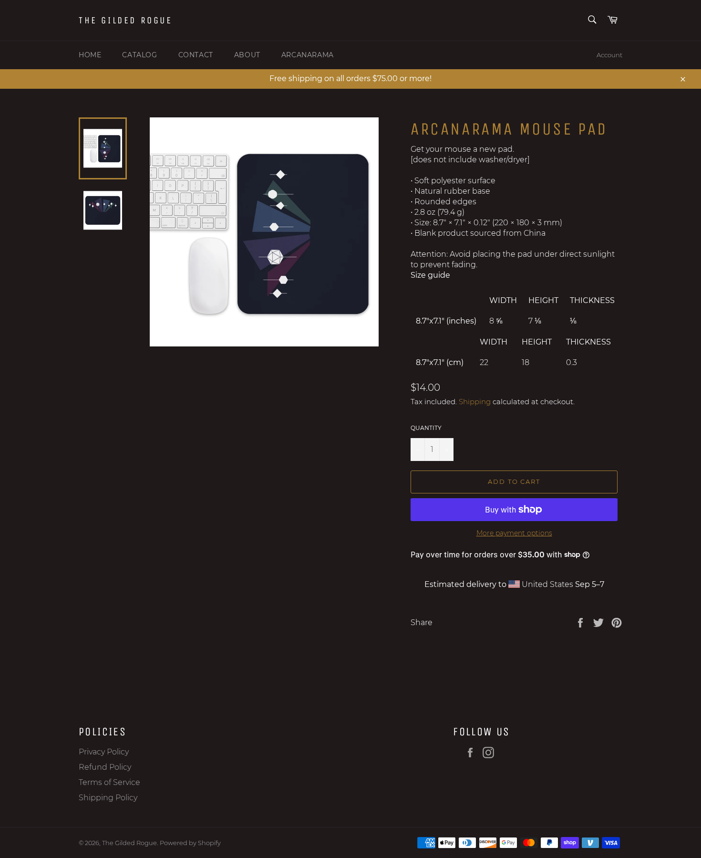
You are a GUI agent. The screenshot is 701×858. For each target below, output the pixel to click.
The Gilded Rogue (126, 20)
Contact (195, 55)
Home (90, 55)
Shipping (475, 401)
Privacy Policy (104, 751)
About (247, 55)
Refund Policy (105, 767)
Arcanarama (307, 55)
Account (609, 55)
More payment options (514, 533)
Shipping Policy (108, 797)
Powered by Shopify (190, 843)
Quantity (426, 427)
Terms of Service (109, 782)
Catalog (139, 55)
